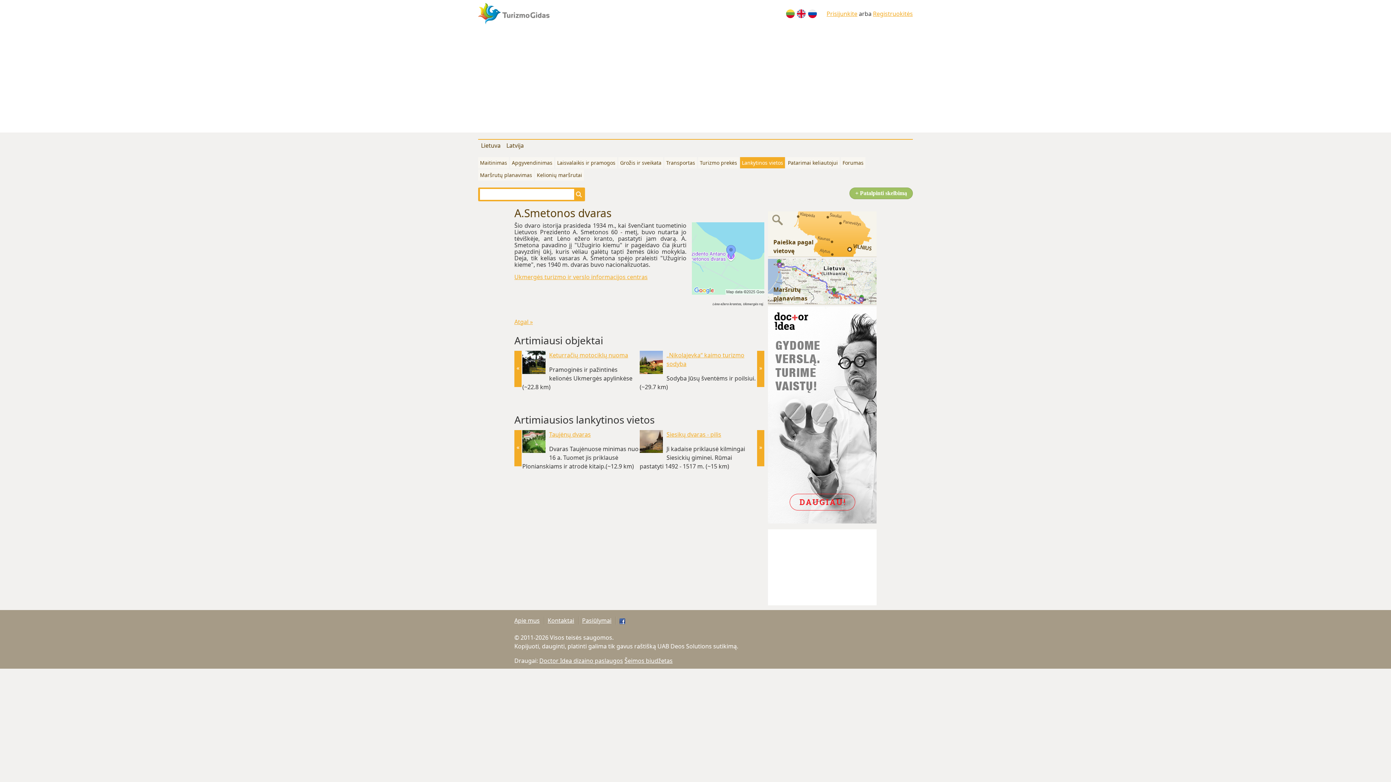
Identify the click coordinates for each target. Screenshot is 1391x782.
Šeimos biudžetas (649, 661)
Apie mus (527, 621)
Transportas (680, 162)
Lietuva (491, 146)
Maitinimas (493, 162)
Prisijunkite (842, 14)
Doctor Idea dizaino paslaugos (581, 661)
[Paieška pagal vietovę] (822, 233)
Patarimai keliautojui (813, 162)
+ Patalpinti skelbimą (881, 193)
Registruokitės (893, 14)
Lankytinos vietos (762, 162)
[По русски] (812, 13)
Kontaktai (561, 621)
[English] (801, 13)
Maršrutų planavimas (506, 175)
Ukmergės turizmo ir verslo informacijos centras (581, 277)
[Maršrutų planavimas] (822, 281)
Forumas (853, 162)
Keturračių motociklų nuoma (588, 355)
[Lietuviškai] (790, 13)
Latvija (515, 146)
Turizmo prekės (718, 162)
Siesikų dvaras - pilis (694, 434)
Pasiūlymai (596, 621)
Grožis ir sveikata (640, 162)
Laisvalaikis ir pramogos (586, 162)
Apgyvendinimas (532, 162)
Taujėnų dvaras (570, 434)
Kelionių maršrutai (559, 175)
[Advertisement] (695, 82)
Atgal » (523, 322)
